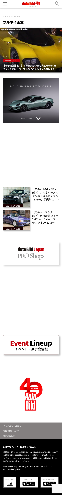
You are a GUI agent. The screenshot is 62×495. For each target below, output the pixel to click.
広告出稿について (11, 431)
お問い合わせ (9, 436)
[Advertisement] (31, 153)
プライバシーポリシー (13, 426)
